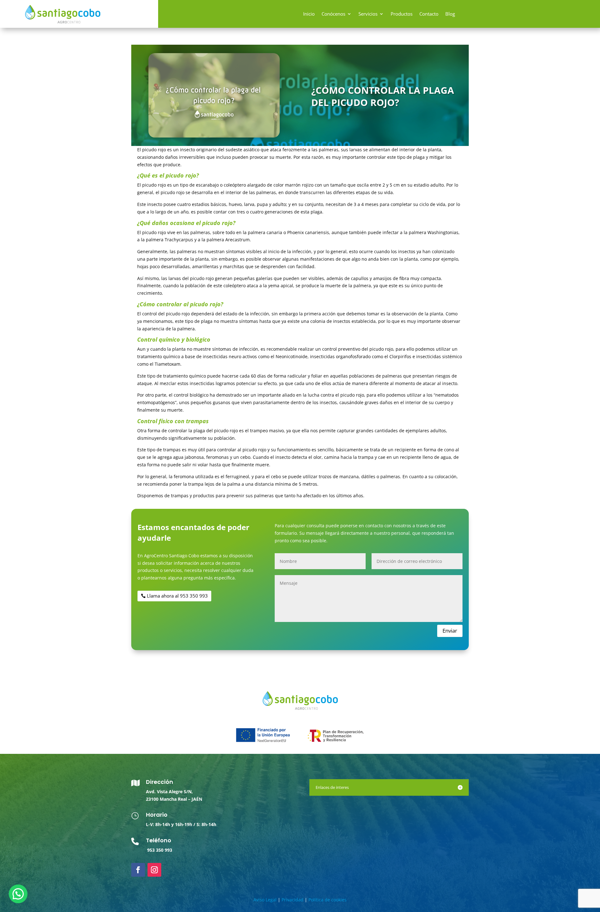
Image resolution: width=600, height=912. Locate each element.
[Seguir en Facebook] (138, 870)
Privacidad (292, 900)
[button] (18, 893)
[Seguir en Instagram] (154, 870)
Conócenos (333, 14)
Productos (401, 14)
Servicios (368, 14)
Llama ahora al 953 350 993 (177, 596)
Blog (450, 14)
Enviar (449, 630)
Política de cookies (327, 900)
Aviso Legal (265, 900)
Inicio (309, 14)
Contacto (428, 14)
